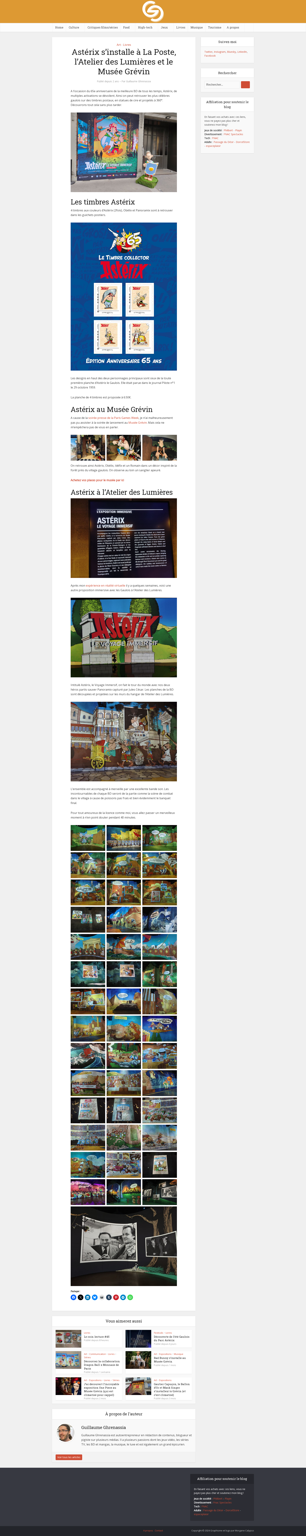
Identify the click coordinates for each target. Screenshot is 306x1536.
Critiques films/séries (102, 27)
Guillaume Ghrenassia (138, 81)
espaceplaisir (213, 146)
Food (126, 27)
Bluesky (231, 51)
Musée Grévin (137, 423)
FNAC (215, 138)
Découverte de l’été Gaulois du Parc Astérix (171, 1338)
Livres (180, 27)
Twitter (208, 51)
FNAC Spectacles (233, 134)
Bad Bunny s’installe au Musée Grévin (170, 1359)
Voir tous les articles (68, 1457)
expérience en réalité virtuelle (105, 585)
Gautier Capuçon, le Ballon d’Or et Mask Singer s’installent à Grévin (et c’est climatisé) (172, 1389)
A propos (233, 27)
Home (59, 27)
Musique (197, 27)
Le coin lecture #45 (96, 1336)
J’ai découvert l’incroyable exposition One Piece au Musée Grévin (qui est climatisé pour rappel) (101, 1389)
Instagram (220, 51)
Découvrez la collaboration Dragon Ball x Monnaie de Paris (102, 1364)
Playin (238, 130)
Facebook (210, 55)
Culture (74, 27)
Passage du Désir (224, 142)
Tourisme (214, 27)
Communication (97, 1354)
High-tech (145, 27)
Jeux (164, 27)
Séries (87, 1357)
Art (119, 45)
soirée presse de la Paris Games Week (113, 418)
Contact (159, 1530)
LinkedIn (242, 51)
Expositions (165, 1354)
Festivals (158, 1332)
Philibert (228, 130)
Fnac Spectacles (222, 1502)
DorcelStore (243, 142)
